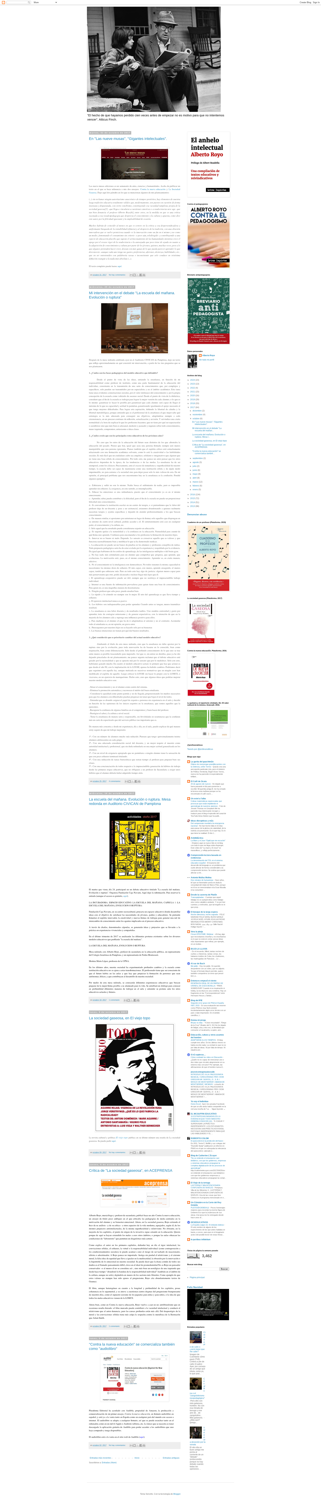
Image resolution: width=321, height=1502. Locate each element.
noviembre (198, 414)
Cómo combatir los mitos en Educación (207, 1057)
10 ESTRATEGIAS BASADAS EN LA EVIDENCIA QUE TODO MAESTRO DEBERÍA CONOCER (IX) (205, 1118)
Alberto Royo (208, 355)
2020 (192, 395)
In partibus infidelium (200, 1239)
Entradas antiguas (171, 1458)
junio (195, 470)
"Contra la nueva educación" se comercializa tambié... (206, 452)
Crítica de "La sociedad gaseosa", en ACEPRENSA (130, 1170)
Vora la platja (197, 931)
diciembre (197, 411)
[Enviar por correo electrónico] (131, 275)
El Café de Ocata (199, 781)
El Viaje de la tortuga (200, 1183)
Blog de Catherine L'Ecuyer (204, 1155)
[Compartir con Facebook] (140, 275)
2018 (192, 403)
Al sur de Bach (198, 963)
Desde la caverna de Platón (204, 895)
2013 (192, 506)
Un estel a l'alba (198, 798)
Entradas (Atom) (109, 1462)
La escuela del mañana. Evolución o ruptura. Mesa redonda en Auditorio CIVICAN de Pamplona (130, 801)
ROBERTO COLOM (200, 1138)
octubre (196, 418)
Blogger (176, 1494)
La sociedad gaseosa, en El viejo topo (119, 1018)
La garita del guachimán (202, 762)
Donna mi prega (198, 1020)
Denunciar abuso (197, 514)
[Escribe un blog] (134, 275)
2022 (192, 388)
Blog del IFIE (196, 1000)
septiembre (198, 458)
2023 (192, 384)
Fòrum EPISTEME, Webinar (202, 934)
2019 (192, 399)
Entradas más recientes (100, 1458)
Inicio (137, 1458)
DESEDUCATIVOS (199, 1222)
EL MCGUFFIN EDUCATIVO (204, 1114)
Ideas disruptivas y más (202, 821)
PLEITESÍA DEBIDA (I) (200, 1208)
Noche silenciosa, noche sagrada (204, 914)
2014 (192, 502)
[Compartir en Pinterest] (144, 275)
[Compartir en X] (137, 275)
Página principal (197, 1277)
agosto (196, 462)
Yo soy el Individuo (199, 1101)
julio (195, 466)
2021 (192, 392)
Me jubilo (194, 966)
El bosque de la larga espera (204, 912)
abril (195, 478)
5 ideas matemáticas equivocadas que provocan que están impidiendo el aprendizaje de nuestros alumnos (206, 803)
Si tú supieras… (198, 1055)
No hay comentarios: (117, 275)
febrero (196, 486)
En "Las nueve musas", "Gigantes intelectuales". (128, 139)
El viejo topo (122, 1137)
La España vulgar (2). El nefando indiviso (207, 1225)
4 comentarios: (115, 781)
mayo (195, 474)
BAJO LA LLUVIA (199, 949)
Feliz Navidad (195, 1287)
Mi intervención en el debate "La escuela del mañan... (207, 429)
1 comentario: (114, 1000)
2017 (192, 407)
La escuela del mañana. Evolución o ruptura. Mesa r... (208, 435)
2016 (192, 494)
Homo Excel (196, 1104)
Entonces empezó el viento (203, 981)
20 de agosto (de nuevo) (201, 784)
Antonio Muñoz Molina (201, 877)
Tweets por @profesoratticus (200, 749)
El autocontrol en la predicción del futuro (207, 1141)
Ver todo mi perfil (206, 360)
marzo (196, 482)
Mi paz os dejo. (197, 1023)
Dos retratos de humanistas (202, 880)
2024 (192, 380)
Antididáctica (197, 838)
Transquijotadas (197, 897)
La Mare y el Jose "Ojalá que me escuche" (208, 840)
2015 (192, 498)
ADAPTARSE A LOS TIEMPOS (203, 1040)
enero (195, 489)
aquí (120, 266)
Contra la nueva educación (153, 189)
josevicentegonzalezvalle (203, 1072)
